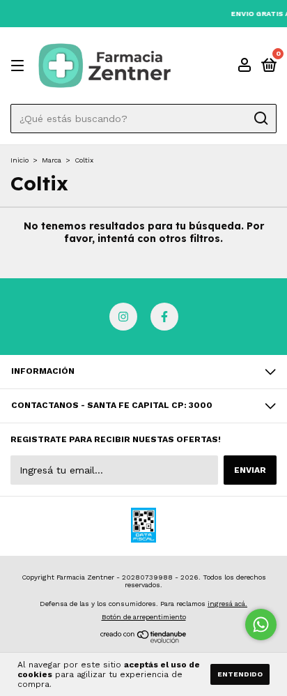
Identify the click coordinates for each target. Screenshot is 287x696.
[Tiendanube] (143, 639)
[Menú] (19, 66)
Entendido (240, 674)
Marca (51, 160)
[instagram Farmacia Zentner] (123, 317)
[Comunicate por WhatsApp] (261, 624)
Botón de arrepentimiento (144, 617)
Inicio (19, 160)
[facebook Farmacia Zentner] (164, 317)
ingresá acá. (227, 603)
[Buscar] (260, 118)
